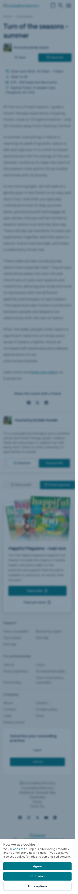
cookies (18, 849)
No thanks (37, 876)
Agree (37, 866)
